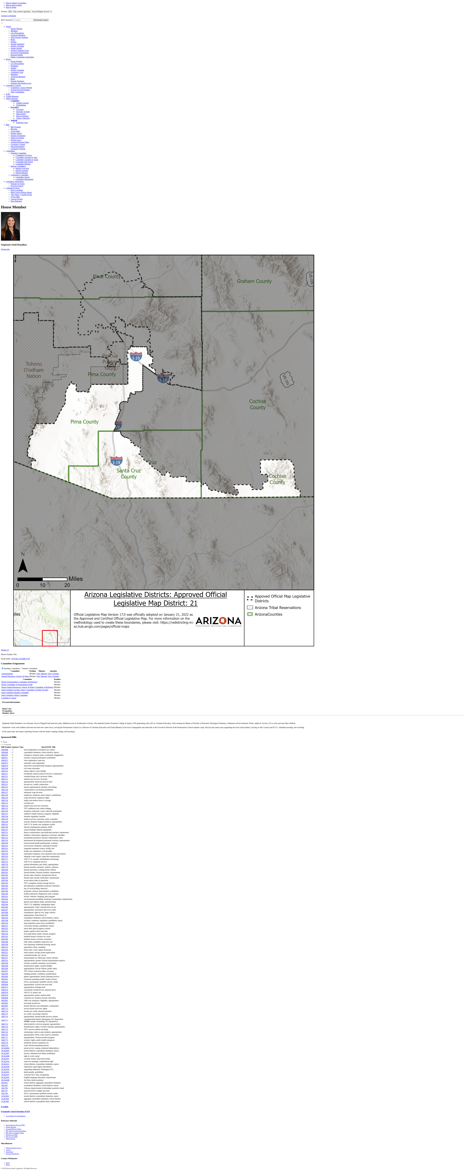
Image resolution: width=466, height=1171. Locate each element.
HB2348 (4, 920)
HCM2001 (5, 1048)
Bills (7, 125)
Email (8, 1163)
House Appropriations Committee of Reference (19, 682)
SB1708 (4, 1093)
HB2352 (4, 928)
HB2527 (4, 958)
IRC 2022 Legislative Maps (15, 1133)
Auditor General (22, 103)
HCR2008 (5, 1056)
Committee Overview (24, 155)
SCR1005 (5, 1101)
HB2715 (4, 1014)
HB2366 (4, 939)
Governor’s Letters (18, 144)
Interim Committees (18, 166)
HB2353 (4, 931)
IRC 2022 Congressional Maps (16, 1131)
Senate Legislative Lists (20, 50)
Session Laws (16, 140)
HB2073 (4, 763)
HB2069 (4, 752)
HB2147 (4, 830)
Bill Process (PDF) (12, 1135)
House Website (16, 61)
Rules (13, 40)
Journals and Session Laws (21, 83)
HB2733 (4, 1024)
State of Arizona (22, 116)
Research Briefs (17, 55)
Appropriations (7, 674)
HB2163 (4, 851)
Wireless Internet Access (13, 1148)
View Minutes (41, 674)
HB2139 (4, 819)
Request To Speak (18, 184)
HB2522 (4, 955)
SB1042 (4, 1083)
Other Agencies (12, 99)
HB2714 (4, 1011)
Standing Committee (18, 153)
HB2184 (4, 880)
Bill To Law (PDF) (12, 1137)
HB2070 (4, 755)
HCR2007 (5, 1053)
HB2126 (4, 790)
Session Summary (17, 44)
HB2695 (4, 1006)
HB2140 (4, 822)
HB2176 (4, 862)
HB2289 (4, 915)
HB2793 (4, 1045)
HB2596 (4, 968)
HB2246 (4, 904)
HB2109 (4, 768)
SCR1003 (5, 1096)
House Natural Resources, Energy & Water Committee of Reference (27, 687)
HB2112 (4, 776)
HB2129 (4, 798)
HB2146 (4, 827)
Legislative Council (13, 85)
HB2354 (4, 934)
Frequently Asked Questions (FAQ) (15, 1111)
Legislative (15, 101)
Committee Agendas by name (27, 160)
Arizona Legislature (8, 16)
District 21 (5, 650)
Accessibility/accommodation (15, 1116)
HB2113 (4, 779)
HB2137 (4, 814)
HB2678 (4, 992)
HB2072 (4, 760)
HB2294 (4, 918)
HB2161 (4, 846)
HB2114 (4, 782)
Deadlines (14, 66)
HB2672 (4, 987)
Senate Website (16, 29)
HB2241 (4, 896)
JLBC (8, 94)
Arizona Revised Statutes (20, 90)
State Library (21, 114)
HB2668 (4, 984)
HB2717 (4, 1020)
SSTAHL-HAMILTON (20, 659)
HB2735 (4, 1029)
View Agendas (53, 674)
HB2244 (4, 899)
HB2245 (4, 902)
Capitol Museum (12, 96)
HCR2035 (5, 1072)
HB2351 (4, 926)
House (8, 59)
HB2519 (4, 947)
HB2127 (4, 792)
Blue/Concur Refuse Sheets (21, 192)
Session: (4, 11)
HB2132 (4, 806)
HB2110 (4, 771)
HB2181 (4, 872)
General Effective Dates (20, 142)
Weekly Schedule (17, 46)
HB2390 (4, 944)
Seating (13, 42)
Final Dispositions (18, 147)
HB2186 (4, 886)
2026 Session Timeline (19, 37)
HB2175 (4, 859)
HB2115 (4, 784)
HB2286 (4, 907)
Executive (15, 107)
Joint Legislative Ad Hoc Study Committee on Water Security (24, 690)
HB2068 (4, 750)
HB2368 (4, 942)
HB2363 (4, 936)
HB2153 (4, 838)
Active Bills (15, 131)
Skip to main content (14, 5)
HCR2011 (5, 1059)
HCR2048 (5, 1080)
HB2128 (4, 795)
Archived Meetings (18, 35)
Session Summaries (18, 136)
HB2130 (4, 800)
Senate (8, 26)
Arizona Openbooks (12, 1154)
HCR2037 (5, 1075)
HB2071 (4, 758)
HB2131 (4, 803)
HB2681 (4, 1001)
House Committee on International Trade (17, 685)
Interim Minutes (22, 173)
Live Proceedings (17, 33)
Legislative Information (15, 181)
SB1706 (4, 1088)
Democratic (5, 249)
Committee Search (23, 177)
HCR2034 (5, 1069)
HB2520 (4, 950)
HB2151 (4, 832)
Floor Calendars (17, 190)
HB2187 (4, 888)
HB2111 (4, 774)
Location (4, 1107)
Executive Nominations (20, 53)
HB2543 (4, 960)
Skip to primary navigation (16, 3)
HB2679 (4, 995)
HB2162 (4, 848)
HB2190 (4, 894)
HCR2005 (5, 1051)
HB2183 (4, 878)
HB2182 (4, 875)
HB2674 (4, 990)
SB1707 (4, 1091)
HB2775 (4, 1040)
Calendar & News (13, 188)
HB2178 (4, 864)
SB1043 (4, 1085)
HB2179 (4, 867)
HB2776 (4, 1043)
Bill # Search (6, 20)
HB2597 (4, 971)
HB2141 (4, 824)
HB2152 (4, 835)
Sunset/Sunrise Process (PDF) (15, 1125)
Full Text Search (17, 186)
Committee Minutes (23, 164)
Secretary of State (23, 112)
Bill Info (14, 129)
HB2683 (4, 1003)
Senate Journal (16, 48)
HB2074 (4, 766)
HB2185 (4, 883)
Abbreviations (10, 1139)
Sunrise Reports (11, 1127)
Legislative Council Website (21, 88)
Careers (8, 1150)
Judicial (14, 120)
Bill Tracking (16, 127)
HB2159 (4, 840)
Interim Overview (22, 168)
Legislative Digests (18, 149)
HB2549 (4, 963)
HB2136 (4, 811)
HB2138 (4, 816)
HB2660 (4, 976)
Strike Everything (17, 138)
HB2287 (4, 910)
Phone (8, 1165)
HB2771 (4, 1037)
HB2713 (4, 1009)
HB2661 (4, 979)
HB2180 (4, 870)
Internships (9, 1152)
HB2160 (4, 843)
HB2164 (4, 854)
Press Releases (16, 201)
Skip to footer (11, 7)
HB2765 (4, 1035)
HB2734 (4, 1027)
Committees (10, 151)
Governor (20, 109)
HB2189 (4, 891)
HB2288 (4, 912)
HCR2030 (5, 1067)
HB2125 (4, 787)
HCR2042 (5, 1077)
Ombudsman (21, 105)
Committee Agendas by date (26, 157)
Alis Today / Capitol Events (21, 195)
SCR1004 (5, 1099)
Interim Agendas (22, 171)
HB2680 (4, 998)
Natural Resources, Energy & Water (15, 676)
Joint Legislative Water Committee (14, 695)
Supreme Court (22, 123)
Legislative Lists (17, 72)
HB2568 (4, 966)
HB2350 (4, 923)
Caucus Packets (17, 199)
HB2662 (4, 982)
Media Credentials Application (22, 57)
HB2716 (4, 1017)
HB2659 (4, 974)
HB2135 (4, 808)
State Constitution (17, 92)
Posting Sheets (16, 133)
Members (14, 31)
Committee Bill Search (24, 162)
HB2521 (4, 952)
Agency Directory (23, 118)
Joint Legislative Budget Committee (15, 693)
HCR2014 (5, 1061)
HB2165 (4, 856)
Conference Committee (19, 175)
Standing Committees (12, 668)
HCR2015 (5, 1064)
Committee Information (24, 179)
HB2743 (4, 1032)
